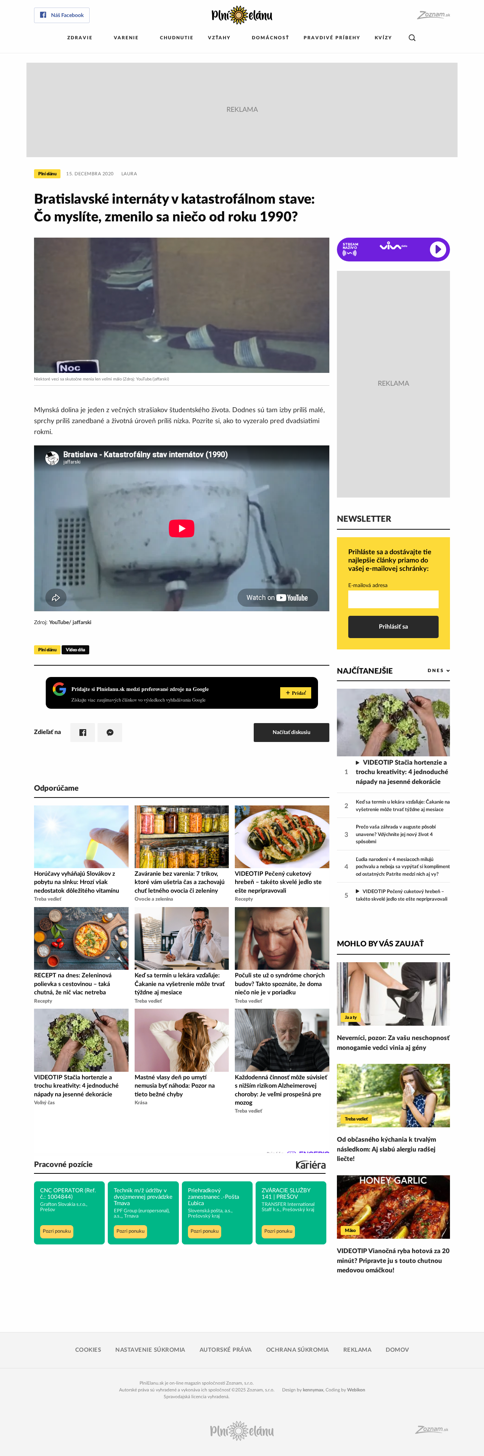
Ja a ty (351, 1017)
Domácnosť (270, 38)
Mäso (350, 1230)
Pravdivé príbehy (332, 38)
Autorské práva (226, 1350)
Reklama (357, 1350)
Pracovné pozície (63, 1165)
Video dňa (75, 650)
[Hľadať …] (412, 38)
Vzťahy (219, 38)
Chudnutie (177, 38)
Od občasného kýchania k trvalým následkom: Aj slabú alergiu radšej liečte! (386, 1149)
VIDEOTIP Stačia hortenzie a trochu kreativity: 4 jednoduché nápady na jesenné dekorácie (402, 772)
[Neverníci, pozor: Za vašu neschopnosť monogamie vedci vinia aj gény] (393, 994)
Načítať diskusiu (291, 732)
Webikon (356, 1390)
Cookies (88, 1350)
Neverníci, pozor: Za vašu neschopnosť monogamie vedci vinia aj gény (393, 1043)
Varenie (126, 38)
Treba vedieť (356, 1119)
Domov (397, 1350)
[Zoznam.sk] (433, 15)
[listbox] (426, 671)
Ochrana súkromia (297, 1350)
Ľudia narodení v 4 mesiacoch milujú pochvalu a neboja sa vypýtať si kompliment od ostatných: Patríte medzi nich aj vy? (403, 867)
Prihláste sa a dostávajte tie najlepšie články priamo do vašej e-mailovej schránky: (389, 560)
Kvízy (383, 38)
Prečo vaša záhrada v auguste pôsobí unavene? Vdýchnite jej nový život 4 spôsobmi (396, 834)
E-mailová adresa (368, 585)
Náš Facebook (67, 15)
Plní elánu (47, 174)
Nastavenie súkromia (150, 1350)
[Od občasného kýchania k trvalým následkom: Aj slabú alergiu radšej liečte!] (393, 1095)
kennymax (313, 1390)
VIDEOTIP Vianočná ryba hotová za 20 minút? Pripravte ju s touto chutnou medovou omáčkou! (393, 1261)
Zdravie (80, 38)
